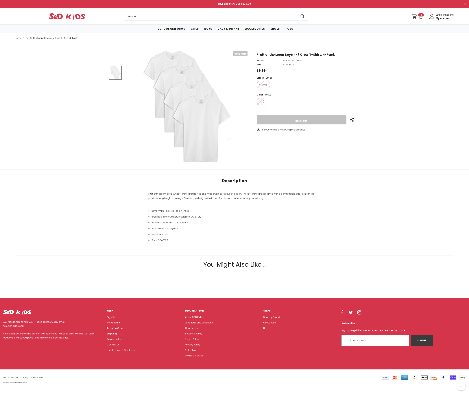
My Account (443, 18)
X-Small (263, 84)
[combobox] (211, 16)
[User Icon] (431, 16)
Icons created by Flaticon (15, 382)
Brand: (260, 60)
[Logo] (67, 16)
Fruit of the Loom (292, 60)
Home (18, 38)
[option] (187, 107)
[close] (465, 4)
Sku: (259, 64)
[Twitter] (350, 312)
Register (449, 14)
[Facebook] (342, 312)
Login (439, 14)
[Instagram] (359, 312)
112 (263, 129)
